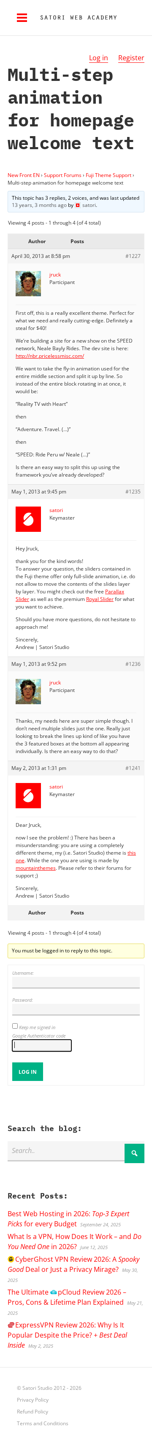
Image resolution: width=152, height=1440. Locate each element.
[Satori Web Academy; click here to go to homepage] (75, 18)
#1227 (133, 256)
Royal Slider (100, 599)
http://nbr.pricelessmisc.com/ (50, 355)
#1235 (133, 491)
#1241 (133, 768)
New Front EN (24, 175)
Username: (23, 973)
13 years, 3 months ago (39, 205)
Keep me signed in (37, 1027)
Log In (28, 1071)
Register (131, 57)
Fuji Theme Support (108, 175)
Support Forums (62, 175)
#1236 (133, 664)
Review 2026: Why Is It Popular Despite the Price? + (67, 1335)
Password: (22, 1000)
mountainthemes (36, 868)
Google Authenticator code (38, 1035)
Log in (98, 57)
